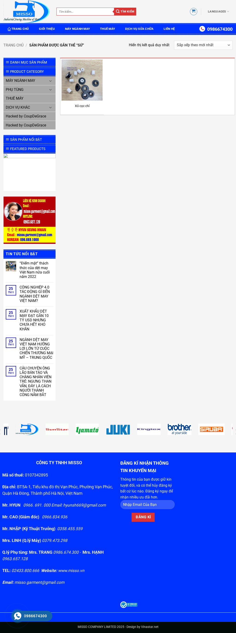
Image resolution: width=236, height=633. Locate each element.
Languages (217, 11)
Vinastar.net (150, 627)
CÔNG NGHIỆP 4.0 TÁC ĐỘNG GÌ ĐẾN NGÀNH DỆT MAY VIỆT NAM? (35, 294)
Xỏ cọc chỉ (82, 106)
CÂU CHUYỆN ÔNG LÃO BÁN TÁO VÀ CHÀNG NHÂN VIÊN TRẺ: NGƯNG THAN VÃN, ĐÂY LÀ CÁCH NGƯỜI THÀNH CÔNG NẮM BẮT (35, 381)
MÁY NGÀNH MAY (77, 29)
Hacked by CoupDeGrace (26, 116)
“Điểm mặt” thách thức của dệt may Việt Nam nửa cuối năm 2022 (35, 270)
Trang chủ (13, 45)
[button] (193, 11)
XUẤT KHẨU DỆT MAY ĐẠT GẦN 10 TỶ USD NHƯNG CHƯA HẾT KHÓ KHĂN (34, 320)
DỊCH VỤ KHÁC (18, 107)
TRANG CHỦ (20, 29)
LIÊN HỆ (169, 29)
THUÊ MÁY (107, 29)
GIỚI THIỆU (47, 29)
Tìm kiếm (127, 11)
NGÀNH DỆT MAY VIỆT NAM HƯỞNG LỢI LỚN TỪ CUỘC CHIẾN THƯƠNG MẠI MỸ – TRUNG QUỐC (36, 349)
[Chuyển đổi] (50, 80)
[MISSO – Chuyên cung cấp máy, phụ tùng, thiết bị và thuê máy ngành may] (26, 11)
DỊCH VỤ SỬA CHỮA (139, 29)
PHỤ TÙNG (15, 89)
